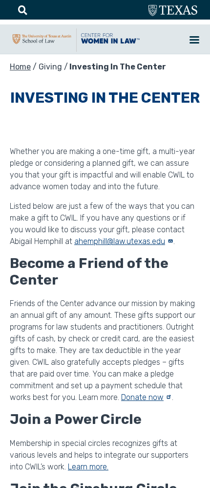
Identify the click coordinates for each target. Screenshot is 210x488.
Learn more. (88, 466)
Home (20, 66)
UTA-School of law (42, 44)
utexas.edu (172, 11)
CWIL (110, 43)
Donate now (142, 397)
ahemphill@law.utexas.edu (119, 241)
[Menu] (194, 40)
